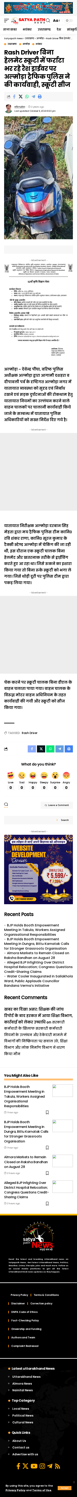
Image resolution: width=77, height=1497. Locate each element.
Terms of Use (41, 1490)
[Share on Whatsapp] (27, 96)
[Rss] (57, 1466)
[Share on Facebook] (14, 96)
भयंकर (39, 44)
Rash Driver (30, 733)
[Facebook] (18, 1466)
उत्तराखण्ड (12, 44)
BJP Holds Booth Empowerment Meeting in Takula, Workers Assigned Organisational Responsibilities (34, 930)
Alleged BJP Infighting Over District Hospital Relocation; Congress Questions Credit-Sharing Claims (38, 967)
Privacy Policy (15, 1490)
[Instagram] (42, 1466)
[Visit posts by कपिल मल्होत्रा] (8, 108)
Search (65, 820)
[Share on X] (20, 96)
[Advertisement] (38, 472)
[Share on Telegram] (33, 96)
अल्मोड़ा (26, 44)
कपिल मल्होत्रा (19, 106)
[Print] (40, 96)
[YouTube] (34, 1466)
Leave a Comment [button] (58, 805)
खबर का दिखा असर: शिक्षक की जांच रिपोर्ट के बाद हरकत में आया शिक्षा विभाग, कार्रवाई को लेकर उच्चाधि (38, 1015)
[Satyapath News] (28, 20)
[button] (64, 1488)
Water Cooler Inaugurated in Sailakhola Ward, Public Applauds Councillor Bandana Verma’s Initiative (38, 981)
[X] (25, 1466)
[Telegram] (49, 1466)
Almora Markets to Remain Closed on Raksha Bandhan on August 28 (36, 955)
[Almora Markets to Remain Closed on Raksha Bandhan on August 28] (62, 1161)
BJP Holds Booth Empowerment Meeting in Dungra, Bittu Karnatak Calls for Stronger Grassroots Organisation (36, 944)
